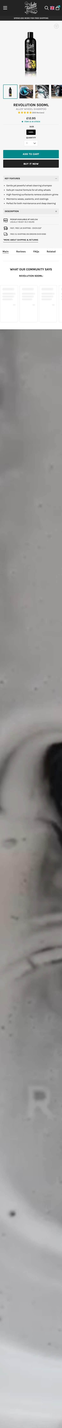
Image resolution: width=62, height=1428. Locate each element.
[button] (31, 113)
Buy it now (31, 163)
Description (12, 211)
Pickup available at (24, 219)
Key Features (12, 178)
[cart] (56, 8)
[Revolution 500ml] (10, 92)
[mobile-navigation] (5, 8)
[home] (31, 8)
